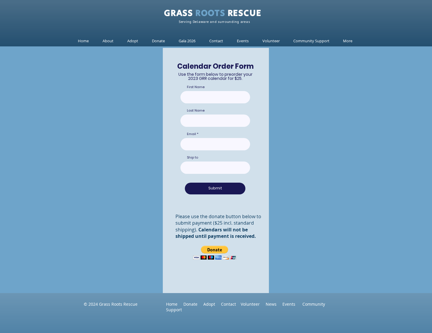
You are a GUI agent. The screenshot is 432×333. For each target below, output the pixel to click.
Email (191, 134)
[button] (133, 41)
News (274, 304)
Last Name (196, 110)
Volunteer (253, 304)
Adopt (212, 304)
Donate (190, 304)
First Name (196, 87)
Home (172, 304)
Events (288, 304)
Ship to (192, 157)
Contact (231, 304)
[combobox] (215, 168)
